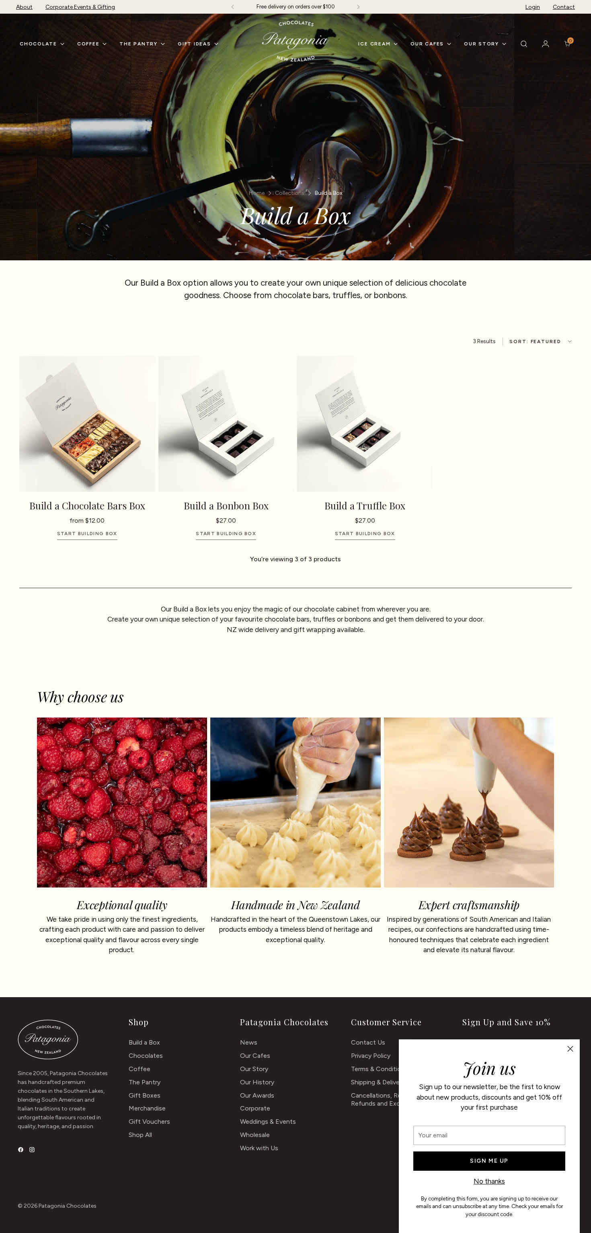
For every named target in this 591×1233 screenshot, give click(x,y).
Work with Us (259, 1148)
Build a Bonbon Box (226, 505)
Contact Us (368, 1042)
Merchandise (147, 1108)
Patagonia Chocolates (67, 1205)
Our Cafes (255, 1055)
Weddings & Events (268, 1121)
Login (532, 7)
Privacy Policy (370, 1055)
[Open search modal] (523, 43)
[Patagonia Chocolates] (295, 41)
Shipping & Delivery (378, 1082)
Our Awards (257, 1095)
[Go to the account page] (545, 43)
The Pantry (144, 1082)
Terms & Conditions (379, 1069)
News (248, 1042)
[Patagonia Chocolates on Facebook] (22, 1150)
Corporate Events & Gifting (80, 7)
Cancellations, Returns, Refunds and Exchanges (386, 1100)
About (24, 7)
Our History (257, 1082)
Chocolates (146, 1055)
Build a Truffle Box (364, 505)
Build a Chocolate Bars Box (87, 505)
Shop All (140, 1135)
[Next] (358, 7)
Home (257, 193)
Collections (289, 193)
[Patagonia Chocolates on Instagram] (33, 1150)
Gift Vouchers (149, 1121)
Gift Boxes (144, 1095)
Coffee (139, 1069)
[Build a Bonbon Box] (226, 424)
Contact (564, 7)
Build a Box (144, 1042)
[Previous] (233, 7)
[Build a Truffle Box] (365, 424)
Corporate (255, 1108)
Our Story (254, 1069)
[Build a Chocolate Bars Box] (87, 424)
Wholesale (255, 1135)
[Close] (570, 1049)
